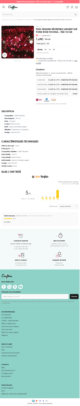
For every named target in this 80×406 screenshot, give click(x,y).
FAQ (2, 350)
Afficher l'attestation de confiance (68, 181)
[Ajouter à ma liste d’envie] (4, 55)
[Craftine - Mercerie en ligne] (13, 7)
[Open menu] (3, 7)
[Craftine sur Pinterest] (15, 287)
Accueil (3, 19)
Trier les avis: (53, 206)
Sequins (29, 19)
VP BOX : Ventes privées (9, 320)
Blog (2, 367)
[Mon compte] (72, 7)
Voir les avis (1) (46, 35)
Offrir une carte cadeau (10, 332)
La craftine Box (6, 318)
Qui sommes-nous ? (8, 370)
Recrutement (6, 376)
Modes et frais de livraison (10, 353)
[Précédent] (4, 42)
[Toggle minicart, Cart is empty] (76, 7)
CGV (3, 391)
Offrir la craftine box (8, 323)
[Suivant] (31, 42)
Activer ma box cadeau (10, 326)
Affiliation (4, 335)
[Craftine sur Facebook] (3, 287)
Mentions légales (7, 388)
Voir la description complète (44, 58)
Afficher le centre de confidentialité (14, 394)
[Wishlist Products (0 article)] (68, 7)
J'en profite (59, 2)
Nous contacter (6, 347)
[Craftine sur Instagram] (9, 287)
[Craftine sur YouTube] (20, 287)
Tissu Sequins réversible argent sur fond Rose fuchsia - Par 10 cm (53, 19)
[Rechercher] (75, 14)
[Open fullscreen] (17, 42)
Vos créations (6, 315)
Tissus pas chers (6, 329)
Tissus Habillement (19, 19)
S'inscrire (74, 296)
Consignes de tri (7, 373)
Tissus (10, 19)
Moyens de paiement (9, 356)
